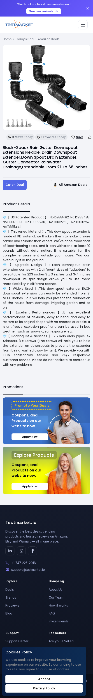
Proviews (12, 605)
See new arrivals (41, 11)
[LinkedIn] (9, 550)
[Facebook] (32, 550)
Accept (44, 679)
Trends (10, 597)
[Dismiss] (87, 8)
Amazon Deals (48, 39)
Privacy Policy (44, 688)
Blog (8, 613)
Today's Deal (24, 39)
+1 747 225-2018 (23, 563)
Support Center (16, 641)
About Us (55, 589)
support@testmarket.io (28, 569)
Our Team (56, 597)
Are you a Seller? (61, 641)
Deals (9, 589)
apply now (29, 437)
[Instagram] (21, 550)
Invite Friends (59, 621)
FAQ (52, 613)
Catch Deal (14, 184)
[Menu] (83, 24)
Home (7, 39)
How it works (58, 605)
